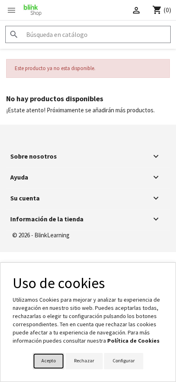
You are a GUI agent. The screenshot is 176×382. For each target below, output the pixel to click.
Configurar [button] (124, 360)
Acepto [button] (48, 360)
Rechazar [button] (84, 360)
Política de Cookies (133, 340)
